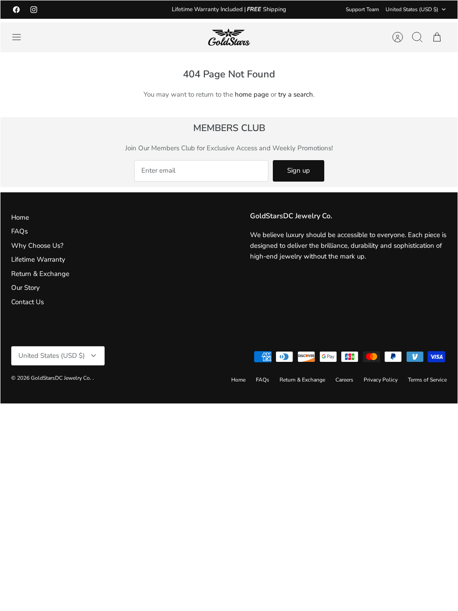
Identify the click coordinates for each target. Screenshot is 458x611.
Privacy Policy (381, 379)
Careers (344, 379)
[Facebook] (16, 9)
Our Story (25, 287)
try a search (295, 94)
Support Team (362, 9)
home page (252, 94)
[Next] (322, 9)
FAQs (19, 231)
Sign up (298, 170)
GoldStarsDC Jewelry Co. (62, 378)
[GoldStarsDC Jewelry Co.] (229, 37)
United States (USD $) (412, 9)
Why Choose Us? (37, 245)
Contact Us (27, 301)
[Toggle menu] (21, 37)
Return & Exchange (40, 273)
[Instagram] (33, 9)
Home (20, 217)
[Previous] (135, 9)
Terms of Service (427, 379)
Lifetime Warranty (38, 259)
